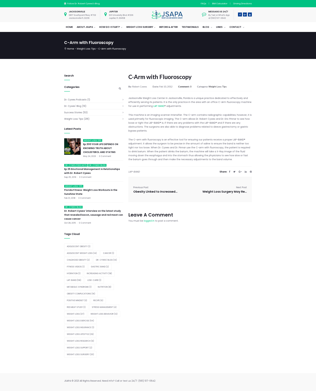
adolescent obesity (78, 246)
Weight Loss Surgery (80, 354)
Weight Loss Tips (86, 48)
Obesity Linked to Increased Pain (155, 191)
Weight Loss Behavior (104, 313)
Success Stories (73, 112)
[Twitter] (234, 172)
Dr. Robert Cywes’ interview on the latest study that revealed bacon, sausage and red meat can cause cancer (93, 214)
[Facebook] (229, 172)
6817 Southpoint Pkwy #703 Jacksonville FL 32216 (82, 16)
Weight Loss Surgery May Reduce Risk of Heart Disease (224, 191)
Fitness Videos (76, 266)
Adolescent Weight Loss (82, 253)
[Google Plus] (240, 172)
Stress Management (104, 307)
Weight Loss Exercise (80, 320)
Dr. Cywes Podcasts (75, 99)
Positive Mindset (77, 300)
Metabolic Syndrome (79, 286)
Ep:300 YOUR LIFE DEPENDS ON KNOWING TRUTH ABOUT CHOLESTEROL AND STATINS (100, 148)
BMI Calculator (219, 3)
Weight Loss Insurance (80, 327)
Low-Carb (94, 280)
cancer (108, 253)
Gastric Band (100, 266)
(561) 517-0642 (146, 380)
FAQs (203, 3)
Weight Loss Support (79, 347)
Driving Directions (242, 3)
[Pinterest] (251, 172)
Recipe (98, 300)
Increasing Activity (99, 273)
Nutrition (104, 286)
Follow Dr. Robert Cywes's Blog (83, 3)
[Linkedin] (246, 172)
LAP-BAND (74, 280)
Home (70, 48)
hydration (73, 273)
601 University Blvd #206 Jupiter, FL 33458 (121, 16)
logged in (149, 220)
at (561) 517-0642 (217, 18)
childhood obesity (78, 259)
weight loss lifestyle (80, 334)
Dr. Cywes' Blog (72, 106)
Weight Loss (75, 313)
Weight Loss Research (80, 340)
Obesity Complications (81, 293)
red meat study (76, 307)
